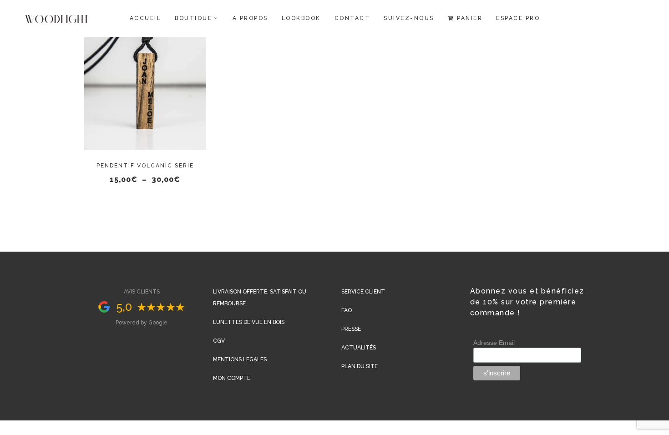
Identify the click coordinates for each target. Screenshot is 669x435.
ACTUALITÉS (358, 347)
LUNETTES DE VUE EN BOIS (248, 322)
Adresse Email (494, 342)
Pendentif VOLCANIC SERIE (145, 165)
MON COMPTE (231, 378)
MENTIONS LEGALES (240, 359)
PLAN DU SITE (359, 366)
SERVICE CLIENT (363, 291)
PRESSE (351, 329)
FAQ (346, 310)
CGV (219, 341)
